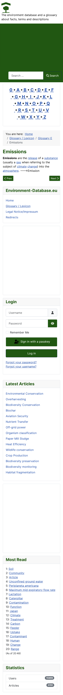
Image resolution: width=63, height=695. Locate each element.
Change (15, 644)
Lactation (15, 594)
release (32, 158)
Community (16, 573)
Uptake (15, 632)
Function (16, 607)
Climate (15, 615)
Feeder (14, 628)
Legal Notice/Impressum (22, 211)
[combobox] (25, 75)
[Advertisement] (31, 45)
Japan (14, 611)
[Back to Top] (57, 688)
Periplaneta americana (23, 585)
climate (22, 166)
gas (18, 162)
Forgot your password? (21, 362)
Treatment (17, 619)
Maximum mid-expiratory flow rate (32, 590)
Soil (11, 569)
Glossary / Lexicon (18, 206)
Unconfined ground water (26, 581)
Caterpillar (16, 598)
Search (54, 75)
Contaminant (18, 636)
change (32, 166)
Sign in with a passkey (35, 341)
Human (15, 640)
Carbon (15, 623)
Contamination (19, 602)
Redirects (12, 217)
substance (51, 158)
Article (13, 577)
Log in (31, 353)
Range (15, 649)
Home (10, 200)
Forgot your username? (21, 366)
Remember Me (19, 332)
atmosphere (11, 170)
